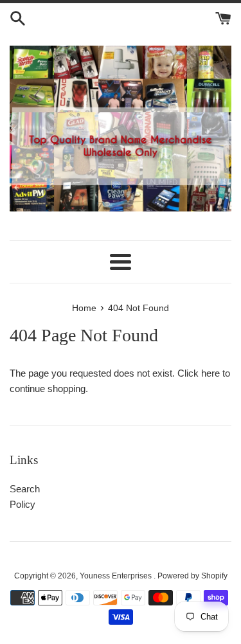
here (210, 373)
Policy (22, 504)
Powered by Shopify (192, 575)
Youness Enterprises (117, 575)
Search (25, 488)
